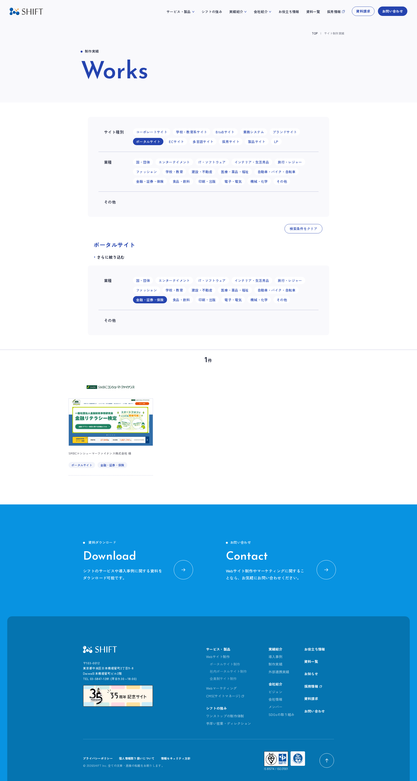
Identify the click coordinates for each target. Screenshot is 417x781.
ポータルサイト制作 (225, 664)
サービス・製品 (179, 11)
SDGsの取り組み (282, 714)
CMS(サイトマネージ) (223, 695)
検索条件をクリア (303, 228)
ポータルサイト (81, 465)
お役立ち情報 (288, 11)
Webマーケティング (221, 688)
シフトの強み (212, 11)
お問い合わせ (392, 11)
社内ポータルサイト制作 (228, 671)
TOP (315, 33)
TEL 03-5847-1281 (96, 679)
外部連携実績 (279, 671)
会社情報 (275, 699)
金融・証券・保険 (112, 465)
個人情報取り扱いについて (137, 758)
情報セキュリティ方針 (176, 758)
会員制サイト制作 (223, 678)
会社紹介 (261, 11)
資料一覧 (313, 11)
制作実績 (275, 664)
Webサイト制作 (218, 656)
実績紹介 (236, 11)
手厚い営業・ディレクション (228, 723)
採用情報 (334, 11)
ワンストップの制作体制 (225, 715)
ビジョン (275, 691)
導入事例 (275, 656)
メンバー (275, 706)
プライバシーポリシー (98, 758)
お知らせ (311, 673)
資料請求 (363, 11)
